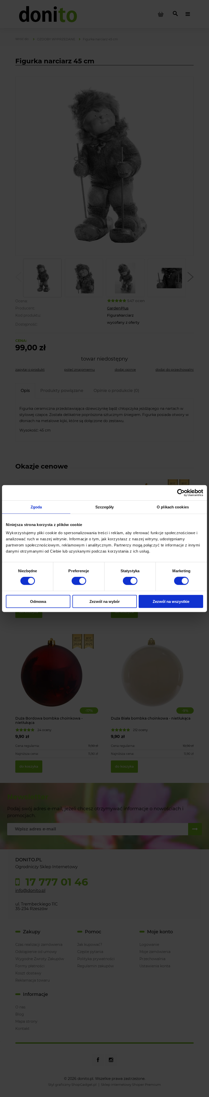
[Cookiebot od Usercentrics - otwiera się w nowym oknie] (181, 493)
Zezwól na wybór (104, 601)
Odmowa (38, 601)
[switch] (79, 581)
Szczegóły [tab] (104, 507)
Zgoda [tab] (36, 507)
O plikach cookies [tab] (173, 507)
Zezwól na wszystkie (171, 601)
